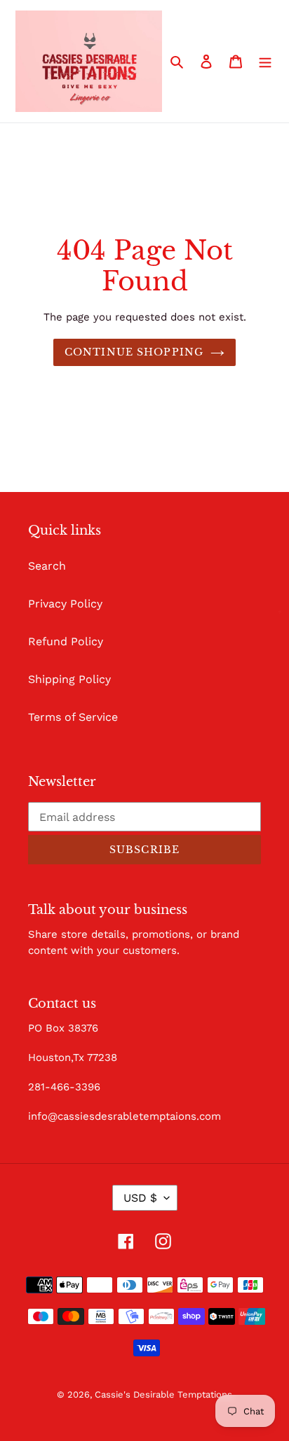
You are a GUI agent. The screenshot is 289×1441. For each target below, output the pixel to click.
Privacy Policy (65, 603)
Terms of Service (73, 717)
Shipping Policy (69, 679)
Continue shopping (134, 352)
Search (47, 565)
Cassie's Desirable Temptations (163, 1394)
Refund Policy (65, 641)
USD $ (140, 1197)
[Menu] (265, 60)
